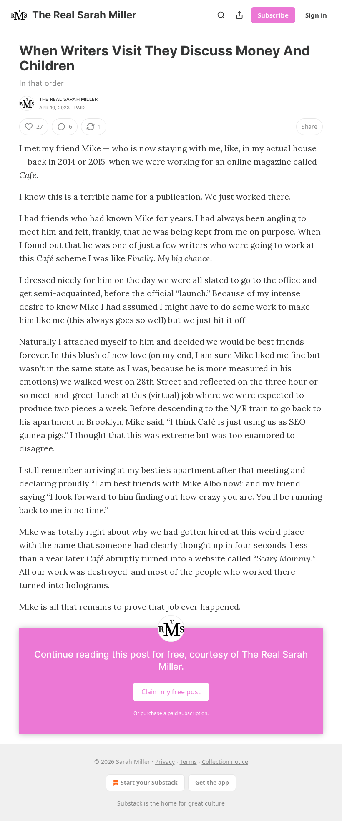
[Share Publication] (239, 15)
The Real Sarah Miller (68, 99)
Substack (129, 803)
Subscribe (273, 15)
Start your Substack (149, 782)
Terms (188, 762)
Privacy (165, 762)
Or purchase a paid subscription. (171, 713)
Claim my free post (171, 691)
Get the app (212, 782)
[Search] (221, 15)
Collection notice (225, 762)
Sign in (316, 15)
